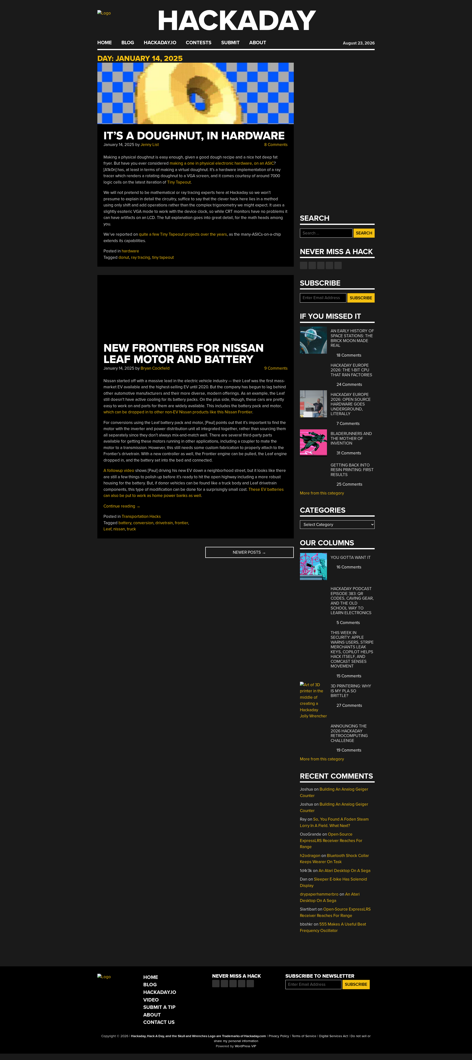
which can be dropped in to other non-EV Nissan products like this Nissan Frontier (177, 412)
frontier (181, 522)
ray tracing (140, 257)
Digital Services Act (333, 1036)
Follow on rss (329, 265)
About (257, 43)
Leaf (107, 529)
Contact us (338, 265)
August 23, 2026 (359, 43)
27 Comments (349, 705)
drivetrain (164, 522)
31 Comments (348, 453)
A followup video (118, 470)
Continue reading (121, 506)
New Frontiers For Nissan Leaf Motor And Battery (183, 353)
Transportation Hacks (141, 516)
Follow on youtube (320, 265)
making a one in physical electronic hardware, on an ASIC (222, 163)
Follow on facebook (303, 265)
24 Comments (349, 384)
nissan (119, 529)
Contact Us (159, 1022)
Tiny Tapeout (179, 182)
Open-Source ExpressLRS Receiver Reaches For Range (331, 840)
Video (151, 1000)
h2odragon (310, 855)
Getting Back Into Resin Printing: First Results (352, 470)
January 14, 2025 (118, 144)
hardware (130, 251)
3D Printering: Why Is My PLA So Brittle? (351, 690)
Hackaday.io (160, 43)
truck (131, 529)
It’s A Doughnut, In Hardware (194, 136)
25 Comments (349, 484)
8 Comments (275, 144)
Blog (127, 43)
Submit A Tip (159, 1007)
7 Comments (348, 423)
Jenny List (150, 144)
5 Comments (348, 622)
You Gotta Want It (351, 557)
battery (124, 522)
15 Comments (348, 676)
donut (123, 257)
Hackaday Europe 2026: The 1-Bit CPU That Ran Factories (351, 370)
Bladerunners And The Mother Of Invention (351, 438)
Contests (198, 43)
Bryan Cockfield (155, 368)
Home (104, 43)
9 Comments (275, 368)
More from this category (322, 493)
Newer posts (249, 552)
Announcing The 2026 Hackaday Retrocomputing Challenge (349, 733)
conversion (143, 522)
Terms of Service (304, 1036)
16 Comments (348, 567)
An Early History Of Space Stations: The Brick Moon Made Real (352, 338)
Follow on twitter (312, 265)
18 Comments (348, 355)
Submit (230, 43)
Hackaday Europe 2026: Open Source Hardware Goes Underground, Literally (351, 404)
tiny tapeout (163, 257)
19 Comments (348, 750)
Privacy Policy (279, 1036)
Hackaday (236, 20)
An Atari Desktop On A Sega (344, 870)
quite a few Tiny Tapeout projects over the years (183, 234)
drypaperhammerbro (319, 894)
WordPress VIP (245, 1046)
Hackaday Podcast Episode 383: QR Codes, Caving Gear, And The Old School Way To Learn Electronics (352, 600)
